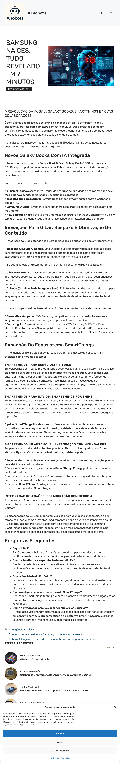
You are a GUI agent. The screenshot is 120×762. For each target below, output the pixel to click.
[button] (115, 707)
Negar (60, 742)
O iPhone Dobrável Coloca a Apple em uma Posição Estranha (54, 690)
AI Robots (37, 13)
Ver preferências (60, 750)
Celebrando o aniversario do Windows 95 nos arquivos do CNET (55, 675)
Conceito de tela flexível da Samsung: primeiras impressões (45, 634)
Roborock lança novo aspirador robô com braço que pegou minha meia (52, 639)
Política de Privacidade (60, 758)
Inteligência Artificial (19, 89)
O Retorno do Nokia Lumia (34, 659)
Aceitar (60, 733)
